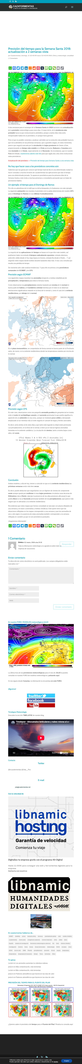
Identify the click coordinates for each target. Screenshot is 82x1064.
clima (55, 940)
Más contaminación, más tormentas (28, 967)
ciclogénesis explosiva (34, 940)
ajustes (56, 1062)
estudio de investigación (21, 943)
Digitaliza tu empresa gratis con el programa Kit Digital (35, 859)
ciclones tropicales (47, 940)
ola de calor (17, 950)
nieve (69, 947)
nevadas (64, 947)
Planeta (30, 950)
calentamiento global (50, 936)
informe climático (65, 943)
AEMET (11, 936)
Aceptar (66, 1061)
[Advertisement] (41, 32)
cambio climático (67, 936)
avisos (24, 936)
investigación (12, 947)
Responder (67, 544)
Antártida (17, 936)
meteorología (50, 947)
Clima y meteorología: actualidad (63, 55)
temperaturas (12, 954)
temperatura (65, 950)
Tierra (41, 954)
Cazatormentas (15, 55)
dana (65, 940)
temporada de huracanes (25, 954)
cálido (60, 940)
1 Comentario (13, 58)
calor (59, 936)
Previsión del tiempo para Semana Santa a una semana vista (52, 161)
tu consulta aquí (67, 1024)
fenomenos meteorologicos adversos (40, 943)
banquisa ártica (32, 936)
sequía (58, 950)
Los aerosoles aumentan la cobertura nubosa (32, 963)
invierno (20, 947)
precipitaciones (38, 950)
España (11, 943)
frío (53, 943)
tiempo (36, 954)
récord (53, 950)
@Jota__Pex (26, 770)
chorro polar (22, 940)
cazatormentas (13, 940)
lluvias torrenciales (40, 947)
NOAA (10, 950)
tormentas (47, 954)
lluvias (31, 947)
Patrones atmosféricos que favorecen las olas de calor (35, 974)
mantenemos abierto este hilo (30, 154)
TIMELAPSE (27, 715)
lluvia (26, 947)
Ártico (53, 954)
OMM (24, 950)
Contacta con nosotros (17, 871)
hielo (57, 943)
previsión (46, 950)
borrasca (40, 936)
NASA (58, 947)
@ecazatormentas (14, 770)
